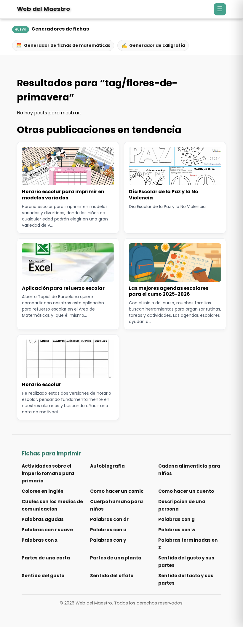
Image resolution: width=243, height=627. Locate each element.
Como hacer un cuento (186, 491)
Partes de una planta (115, 558)
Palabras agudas (43, 519)
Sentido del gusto (43, 575)
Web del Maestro (43, 9)
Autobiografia (107, 466)
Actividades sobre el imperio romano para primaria (48, 473)
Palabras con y (108, 540)
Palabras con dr (109, 519)
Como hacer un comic (117, 491)
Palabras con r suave (47, 530)
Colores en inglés (42, 491)
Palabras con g (176, 519)
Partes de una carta (46, 558)
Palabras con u (108, 530)
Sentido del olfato (111, 575)
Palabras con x (39, 540)
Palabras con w (176, 530)
